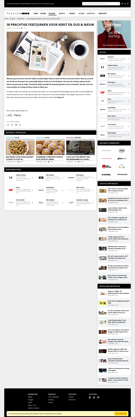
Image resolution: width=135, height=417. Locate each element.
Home (36, 13)
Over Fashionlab (53, 397)
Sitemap (51, 400)
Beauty (62, 13)
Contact (71, 397)
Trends (72, 13)
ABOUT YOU (32, 405)
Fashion (52, 13)
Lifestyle (91, 13)
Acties (81, 13)
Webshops (103, 13)
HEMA (30, 402)
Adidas (30, 397)
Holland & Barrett (33, 408)
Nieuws (43, 13)
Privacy (50, 402)
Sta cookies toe (121, 414)
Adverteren (72, 400)
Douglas (30, 400)
